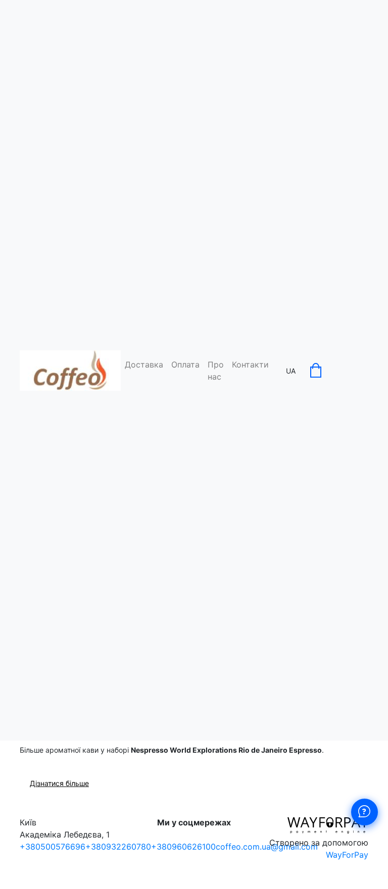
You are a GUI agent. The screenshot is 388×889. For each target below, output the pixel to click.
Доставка (144, 364)
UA (291, 371)
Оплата (185, 364)
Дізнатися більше (59, 783)
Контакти (250, 364)
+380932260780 (118, 847)
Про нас (216, 370)
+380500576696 (52, 847)
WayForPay (347, 855)
